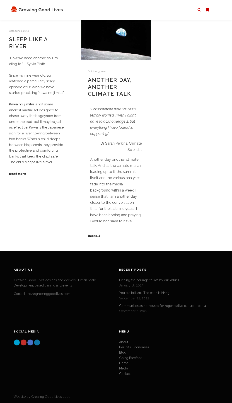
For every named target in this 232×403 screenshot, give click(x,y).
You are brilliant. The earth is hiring (144, 293)
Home (123, 363)
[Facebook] (30, 342)
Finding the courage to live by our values (149, 280)
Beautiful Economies (134, 347)
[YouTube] (24, 342)
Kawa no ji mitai (21, 104)
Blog (122, 352)
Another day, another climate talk (110, 87)
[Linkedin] (37, 342)
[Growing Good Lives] (37, 10)
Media (123, 368)
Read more (17, 173)
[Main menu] (215, 10)
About (123, 342)
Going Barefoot (130, 358)
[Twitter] (17, 342)
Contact (124, 374)
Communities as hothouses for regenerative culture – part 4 (162, 306)
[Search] (199, 10)
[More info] (207, 10)
